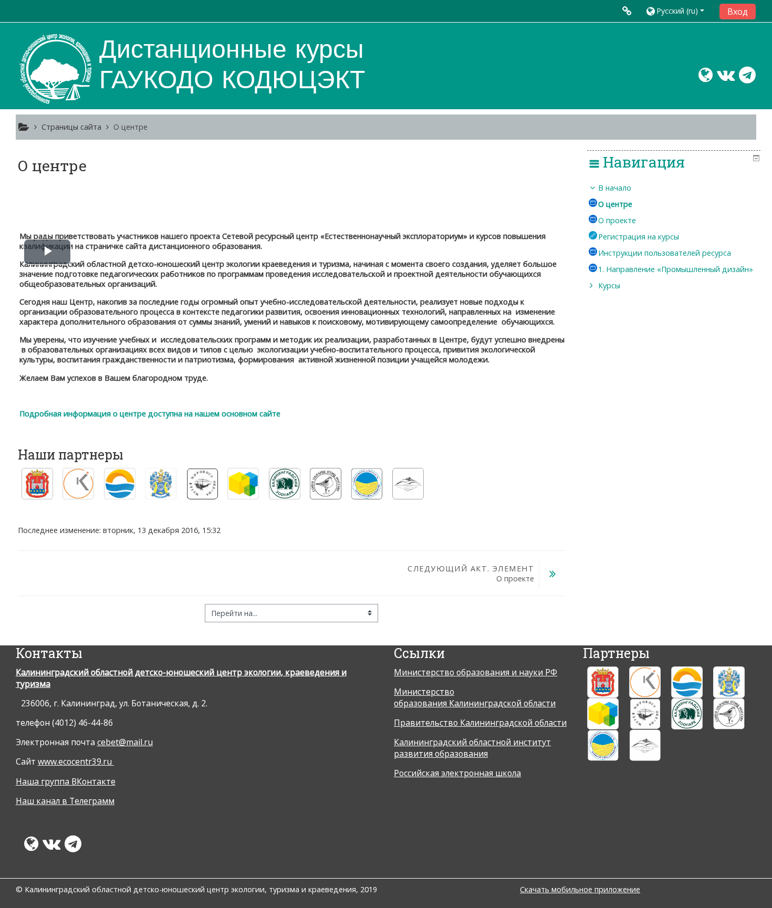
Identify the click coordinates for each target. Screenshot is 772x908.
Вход (737, 11)
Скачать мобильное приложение (580, 889)
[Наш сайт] (701, 78)
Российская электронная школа (457, 773)
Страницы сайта (71, 127)
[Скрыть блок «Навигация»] (756, 158)
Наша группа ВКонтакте (66, 781)
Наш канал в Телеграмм (65, 801)
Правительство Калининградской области (480, 722)
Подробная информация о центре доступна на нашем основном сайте (149, 414)
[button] (678, 11)
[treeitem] (674, 237)
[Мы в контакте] (724, 78)
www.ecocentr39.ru (76, 761)
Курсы (609, 285)
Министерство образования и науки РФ (475, 672)
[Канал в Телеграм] (749, 78)
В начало (614, 188)
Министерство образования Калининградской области (475, 697)
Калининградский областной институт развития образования (472, 747)
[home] (55, 69)
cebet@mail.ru (125, 742)
